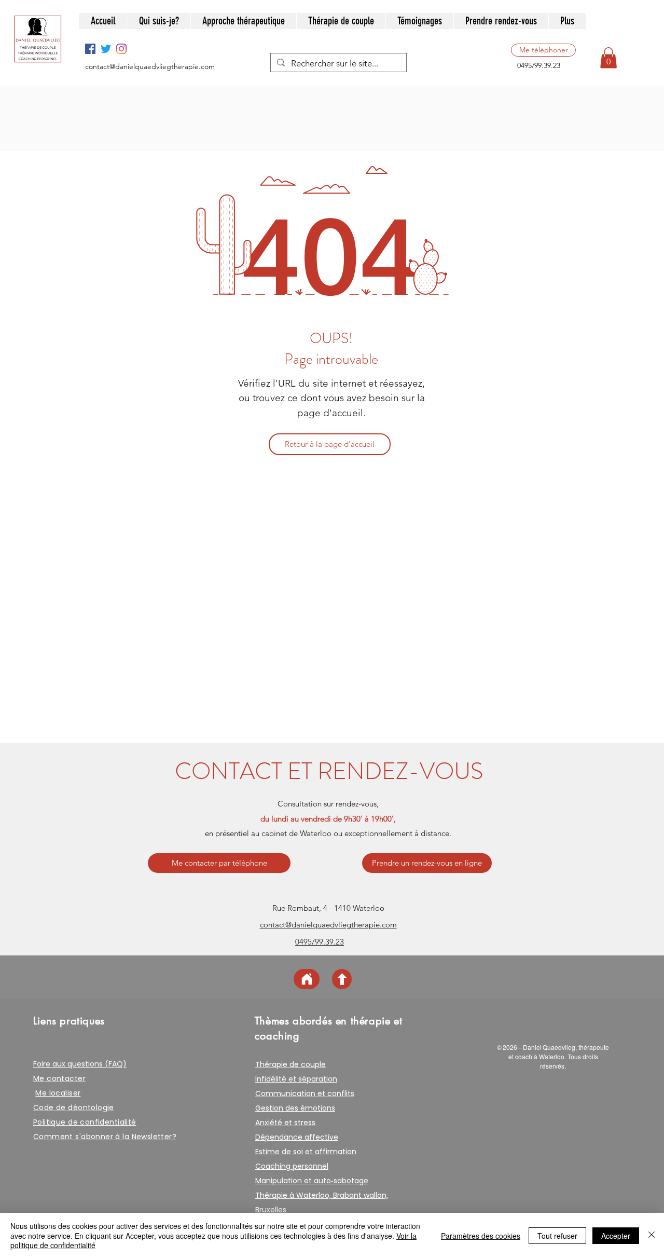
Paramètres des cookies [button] (480, 1235)
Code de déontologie (73, 1107)
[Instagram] (121, 49)
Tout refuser (557, 1235)
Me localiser (57, 1093)
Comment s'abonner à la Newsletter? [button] (104, 1136)
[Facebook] (90, 49)
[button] (608, 58)
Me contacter (59, 1078)
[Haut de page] (342, 979)
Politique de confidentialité (84, 1122)
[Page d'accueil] (307, 979)
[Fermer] (651, 1235)
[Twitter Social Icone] (106, 49)
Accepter (615, 1235)
